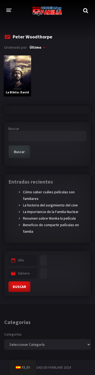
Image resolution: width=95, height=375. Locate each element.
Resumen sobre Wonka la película (49, 218)
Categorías (13, 334)
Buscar (13, 128)
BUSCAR (19, 286)
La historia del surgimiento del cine (50, 205)
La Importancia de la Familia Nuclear (51, 211)
